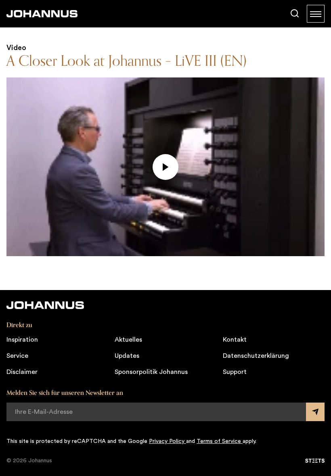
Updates (127, 356)
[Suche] (295, 14)
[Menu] (316, 14)
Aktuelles (128, 339)
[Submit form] (315, 412)
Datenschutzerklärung (256, 356)
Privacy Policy (167, 441)
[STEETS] (315, 461)
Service (17, 356)
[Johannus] (42, 13)
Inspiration (22, 339)
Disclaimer (22, 372)
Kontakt (235, 339)
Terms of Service (220, 441)
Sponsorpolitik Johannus (151, 372)
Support (235, 372)
